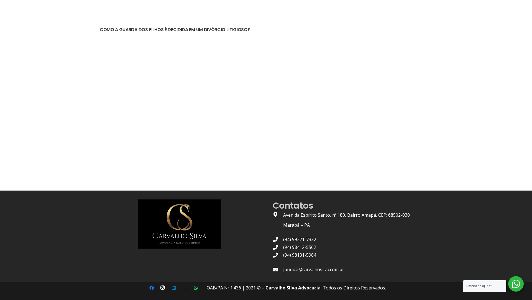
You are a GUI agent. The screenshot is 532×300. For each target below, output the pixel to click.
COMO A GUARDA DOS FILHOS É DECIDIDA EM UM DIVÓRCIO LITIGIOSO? (175, 29)
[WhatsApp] (195, 287)
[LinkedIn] (173, 287)
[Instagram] (162, 287)
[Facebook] (151, 287)
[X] (184, 287)
